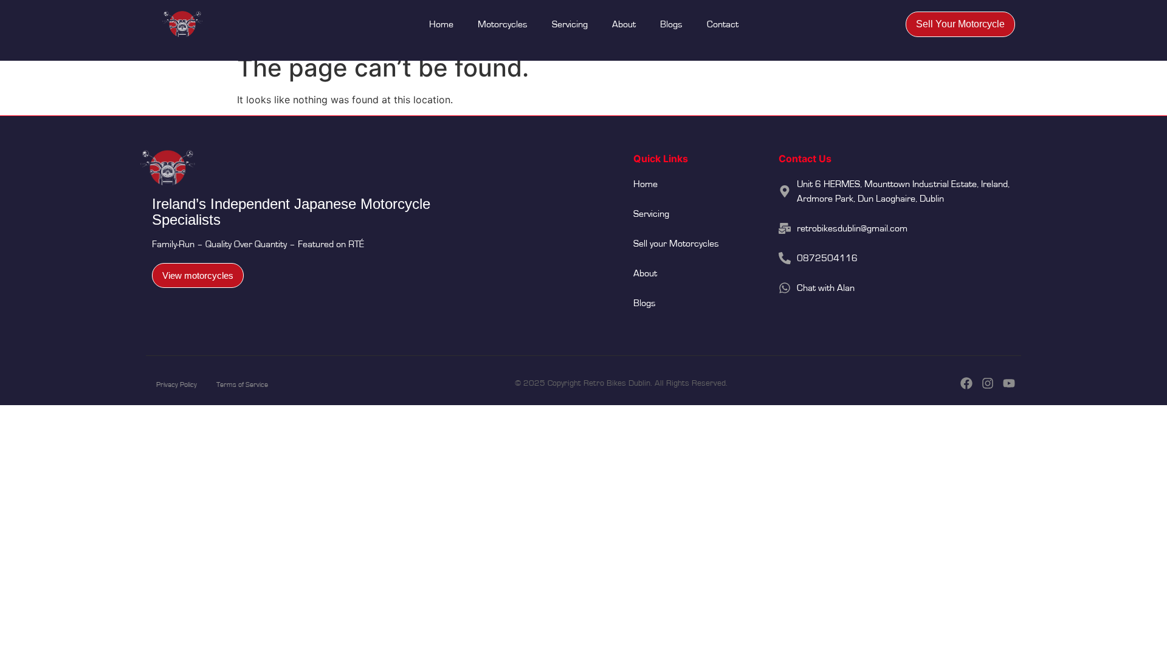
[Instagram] (988, 383)
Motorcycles (503, 24)
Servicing (570, 24)
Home (441, 24)
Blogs (671, 24)
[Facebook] (966, 383)
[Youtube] (1009, 383)
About (624, 24)
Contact (722, 24)
